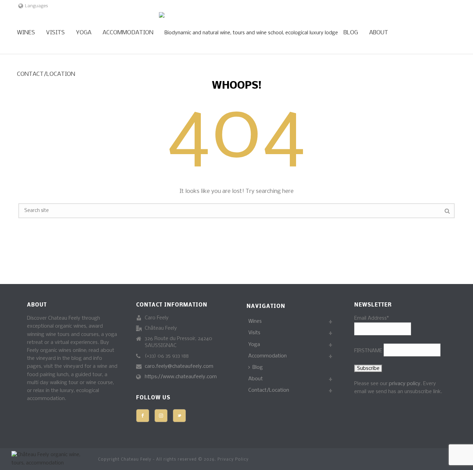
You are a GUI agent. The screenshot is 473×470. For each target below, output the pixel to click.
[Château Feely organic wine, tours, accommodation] (248, 33)
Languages (36, 6)
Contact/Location (46, 74)
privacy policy (404, 384)
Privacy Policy (233, 460)
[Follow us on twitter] (179, 415)
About (378, 32)
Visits (55, 32)
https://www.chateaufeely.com (181, 377)
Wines (26, 32)
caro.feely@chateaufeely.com (179, 366)
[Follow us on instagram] (161, 415)
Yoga (83, 32)
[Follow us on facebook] (142, 415)
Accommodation (127, 32)
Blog (350, 32)
